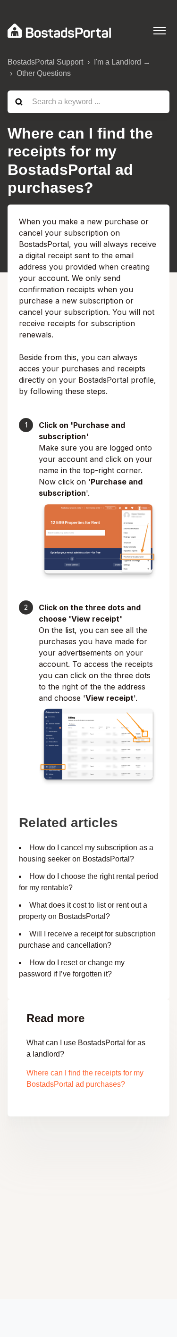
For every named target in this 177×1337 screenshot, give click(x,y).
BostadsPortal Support (45, 62)
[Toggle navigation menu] (159, 31)
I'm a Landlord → (122, 62)
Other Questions (44, 73)
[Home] (59, 31)
